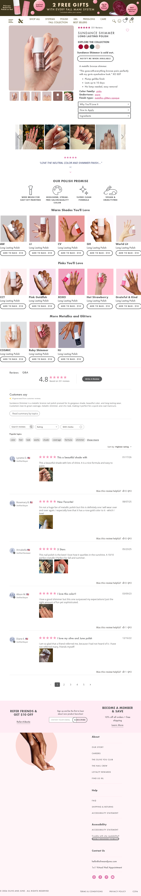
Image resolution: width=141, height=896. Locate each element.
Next (71, 98)
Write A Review (92, 379)
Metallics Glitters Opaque (107, 97)
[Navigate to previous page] (50, 684)
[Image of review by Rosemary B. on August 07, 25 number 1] (46, 522)
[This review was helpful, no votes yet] (124, 491)
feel (21, 440)
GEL (76, 19)
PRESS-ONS (89, 19)
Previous (11, 98)
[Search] (114, 22)
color (13, 440)
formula (68, 440)
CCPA (135, 891)
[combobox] (47, 426)
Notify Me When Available (95, 59)
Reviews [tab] (14, 372)
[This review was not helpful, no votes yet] (129, 491)
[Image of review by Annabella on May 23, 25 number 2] (61, 566)
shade (46, 440)
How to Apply (87, 110)
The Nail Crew (99, 766)
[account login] (120, 21)
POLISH (64, 19)
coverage (57, 440)
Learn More (117, 725)
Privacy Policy (117, 891)
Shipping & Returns (102, 807)
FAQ (94, 800)
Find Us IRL (98, 778)
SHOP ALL (34, 19)
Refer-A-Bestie (23, 721)
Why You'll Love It (89, 104)
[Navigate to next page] (90, 684)
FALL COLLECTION (58, 22)
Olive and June (16, 891)
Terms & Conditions (91, 891)
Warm (97, 94)
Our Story (98, 747)
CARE (103, 19)
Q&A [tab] (25, 372)
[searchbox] (19, 427)
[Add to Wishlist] (127, 30)
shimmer (80, 440)
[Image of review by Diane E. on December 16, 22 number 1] (46, 655)
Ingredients (85, 115)
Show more (93, 439)
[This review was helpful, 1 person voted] (124, 627)
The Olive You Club (102, 759)
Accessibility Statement (105, 813)
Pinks (99, 91)
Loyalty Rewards (101, 772)
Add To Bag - (14, 253)
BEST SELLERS (80, 22)
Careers (96, 753)
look (28, 440)
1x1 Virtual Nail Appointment (107, 867)
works (36, 440)
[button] (19, 137)
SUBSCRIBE (80, 720)
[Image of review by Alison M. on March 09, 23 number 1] (46, 611)
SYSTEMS (50, 19)
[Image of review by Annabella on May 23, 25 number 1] (46, 566)
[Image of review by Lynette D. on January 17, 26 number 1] (46, 474)
